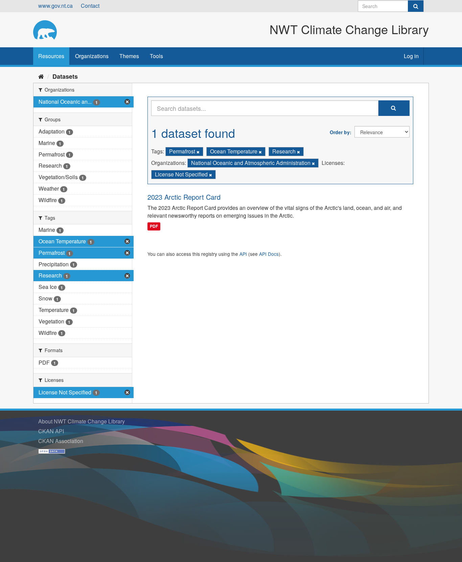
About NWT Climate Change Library (81, 421)
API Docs (269, 253)
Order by (340, 132)
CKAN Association (60, 441)
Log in (411, 56)
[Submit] (415, 6)
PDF (154, 226)
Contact (90, 5)
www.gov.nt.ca (55, 5)
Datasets (65, 76)
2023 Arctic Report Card (184, 197)
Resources (51, 56)
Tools (156, 56)
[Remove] (198, 151)
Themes (129, 56)
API (243, 253)
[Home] (41, 76)
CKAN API (51, 431)
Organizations (92, 56)
